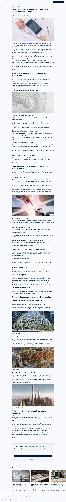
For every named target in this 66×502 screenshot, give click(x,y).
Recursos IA (23, 2)
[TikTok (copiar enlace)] (27, 15)
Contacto (48, 2)
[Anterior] (50, 468)
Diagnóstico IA (16, 496)
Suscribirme (33, 456)
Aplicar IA (8, 2)
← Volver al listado (15, 6)
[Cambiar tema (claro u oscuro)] (3, 499)
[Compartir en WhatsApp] (13, 15)
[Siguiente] (53, 468)
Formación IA (15, 2)
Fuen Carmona (35, 496)
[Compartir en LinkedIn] (21, 15)
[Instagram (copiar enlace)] (19, 15)
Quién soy (42, 2)
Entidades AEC (35, 2)
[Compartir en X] (24, 15)
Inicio (3, 496)
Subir (63, 499)
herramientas (21, 122)
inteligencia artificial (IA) (29, 43)
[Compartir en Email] (30, 15)
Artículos (29, 2)
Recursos (21, 496)
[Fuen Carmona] (3, 2)
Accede (58, 2)
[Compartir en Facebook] (16, 15)
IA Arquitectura (8, 496)
